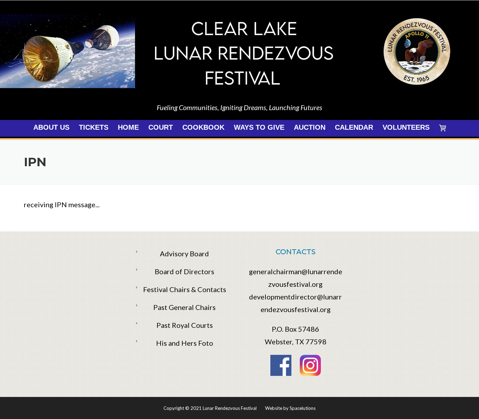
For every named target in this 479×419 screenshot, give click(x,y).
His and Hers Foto (184, 343)
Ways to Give (259, 127)
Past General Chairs (184, 307)
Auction (309, 127)
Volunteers (406, 127)
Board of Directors (184, 271)
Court (160, 127)
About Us (51, 127)
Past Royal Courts (184, 325)
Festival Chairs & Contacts (184, 289)
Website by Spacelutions (290, 408)
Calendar (354, 127)
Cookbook (203, 127)
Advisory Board (184, 253)
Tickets (93, 127)
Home (128, 127)
